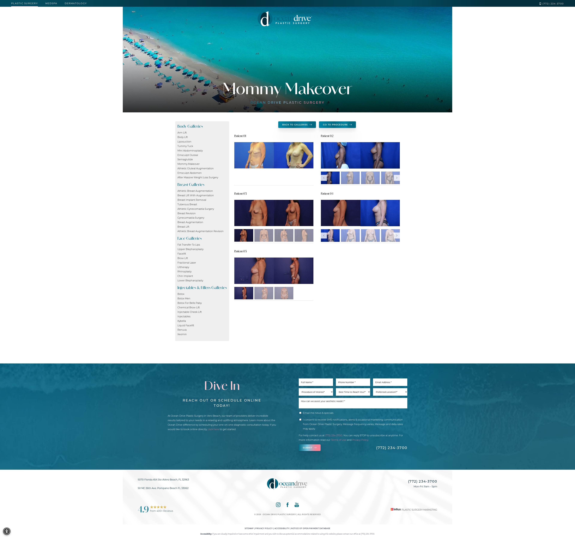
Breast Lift (183, 226)
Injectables (183, 316)
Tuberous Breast (187, 204)
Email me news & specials (318, 412)
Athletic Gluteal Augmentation (195, 168)
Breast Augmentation (190, 222)
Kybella (181, 320)
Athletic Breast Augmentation (195, 190)
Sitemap (249, 528)
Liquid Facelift (185, 325)
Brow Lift (182, 258)
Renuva (182, 329)
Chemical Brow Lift (188, 307)
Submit (307, 447)
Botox (180, 293)
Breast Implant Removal (191, 199)
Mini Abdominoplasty (190, 150)
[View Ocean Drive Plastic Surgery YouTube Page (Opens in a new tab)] (541, 16)
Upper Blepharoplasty (190, 249)
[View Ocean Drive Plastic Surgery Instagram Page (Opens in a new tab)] (529, 16)
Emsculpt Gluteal (187, 155)
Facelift (181, 253)
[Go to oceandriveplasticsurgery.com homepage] (284, 18)
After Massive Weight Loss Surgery (197, 177)
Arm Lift (182, 132)
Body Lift (182, 137)
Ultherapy (183, 267)
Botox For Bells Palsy (189, 302)
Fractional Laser (186, 262)
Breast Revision (186, 213)
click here (213, 429)
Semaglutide (185, 159)
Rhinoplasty (184, 271)
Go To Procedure (335, 124)
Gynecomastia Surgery (190, 217)
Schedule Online (25, 16)
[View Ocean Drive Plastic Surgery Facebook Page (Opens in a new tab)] (535, 16)
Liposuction (184, 141)
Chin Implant (185, 275)
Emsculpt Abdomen (189, 172)
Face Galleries (189, 238)
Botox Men (183, 298)
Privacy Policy (264, 528)
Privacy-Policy (360, 439)
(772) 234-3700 (553, 3)
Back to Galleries (295, 124)
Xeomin (182, 334)
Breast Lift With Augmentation (195, 195)
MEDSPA (51, 3)
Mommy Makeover (188, 163)
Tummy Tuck (185, 146)
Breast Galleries (190, 184)
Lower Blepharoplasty (190, 280)
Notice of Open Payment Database (310, 528)
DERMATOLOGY (76, 3)
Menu (560, 18)
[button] (552, 18)
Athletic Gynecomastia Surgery (195, 208)
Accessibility (281, 528)
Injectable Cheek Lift (189, 311)
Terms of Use (338, 439)
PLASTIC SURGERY (24, 3)
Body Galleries (190, 126)
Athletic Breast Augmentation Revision (200, 231)
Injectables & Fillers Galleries (202, 287)
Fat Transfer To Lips (188, 244)
